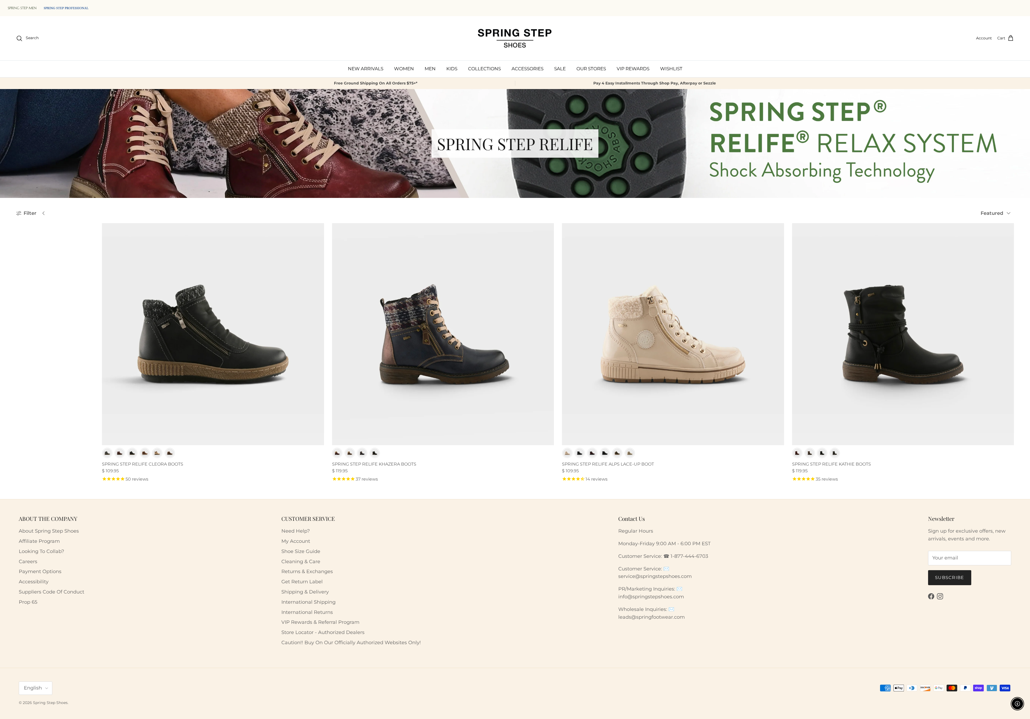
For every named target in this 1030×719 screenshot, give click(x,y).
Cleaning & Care (300, 562)
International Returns (307, 612)
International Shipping (308, 602)
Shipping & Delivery (305, 592)
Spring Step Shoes (50, 702)
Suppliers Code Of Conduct (51, 592)
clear (80, 239)
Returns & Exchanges (307, 571)
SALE (560, 68)
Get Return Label (302, 582)
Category (26, 262)
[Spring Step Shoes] (515, 38)
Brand (23, 239)
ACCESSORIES (527, 68)
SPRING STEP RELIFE (40, 250)
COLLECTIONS (484, 68)
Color (22, 284)
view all (76, 226)
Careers (28, 562)
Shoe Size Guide (300, 551)
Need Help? (295, 531)
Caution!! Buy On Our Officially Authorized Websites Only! (351, 643)
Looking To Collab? (41, 551)
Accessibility (34, 582)
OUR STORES (591, 68)
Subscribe (949, 577)
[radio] (107, 453)
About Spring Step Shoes (49, 531)
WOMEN (404, 68)
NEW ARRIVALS (365, 68)
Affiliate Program (39, 541)
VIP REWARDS (633, 68)
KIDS (451, 68)
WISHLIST (671, 68)
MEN (430, 68)
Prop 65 (28, 602)
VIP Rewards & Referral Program (320, 622)
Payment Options (40, 571)
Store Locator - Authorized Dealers (323, 632)
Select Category (36, 272)
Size (21, 297)
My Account (295, 541)
